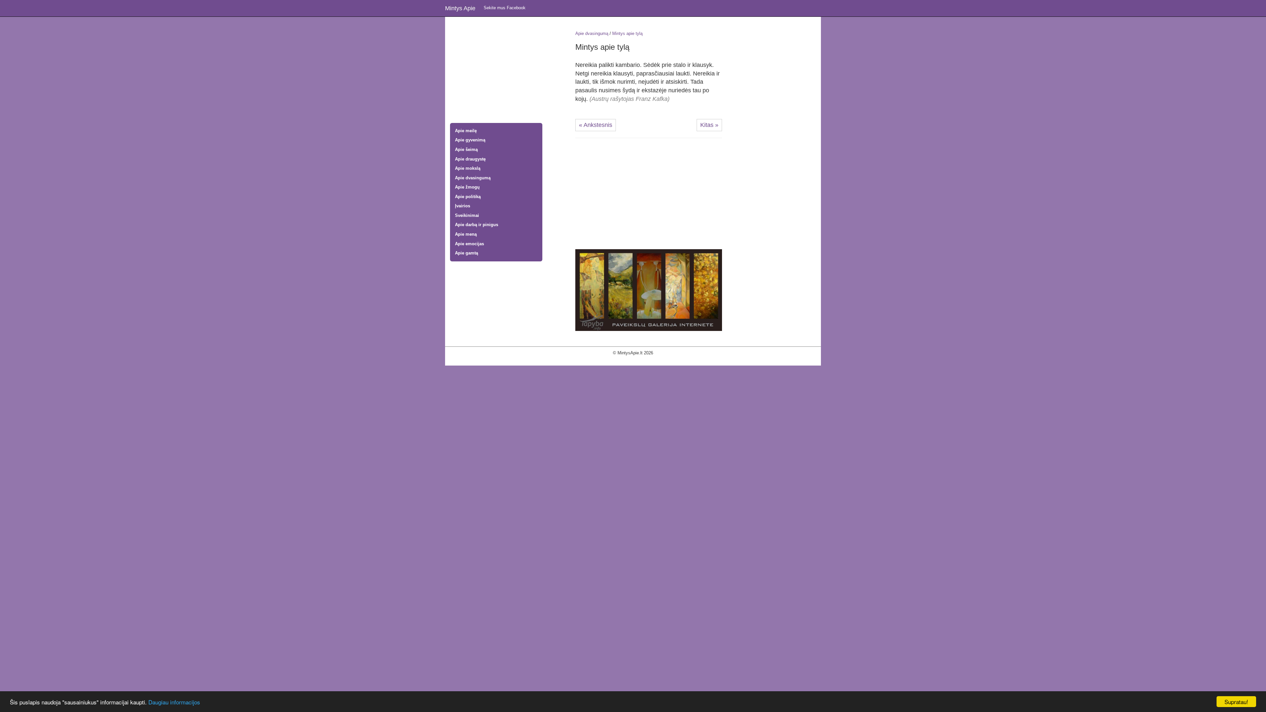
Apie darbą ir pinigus (476, 224)
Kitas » (709, 125)
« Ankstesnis (595, 125)
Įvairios (462, 205)
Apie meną (466, 234)
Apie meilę (466, 130)
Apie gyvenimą (470, 139)
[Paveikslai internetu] (648, 289)
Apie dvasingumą (473, 177)
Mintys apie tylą (627, 33)
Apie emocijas (469, 243)
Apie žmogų (467, 187)
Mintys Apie (460, 8)
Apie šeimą (466, 149)
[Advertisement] (507, 70)
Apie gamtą (466, 253)
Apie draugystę (470, 159)
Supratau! (1236, 701)
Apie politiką (468, 196)
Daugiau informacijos (174, 702)
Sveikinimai (467, 215)
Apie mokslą (467, 168)
